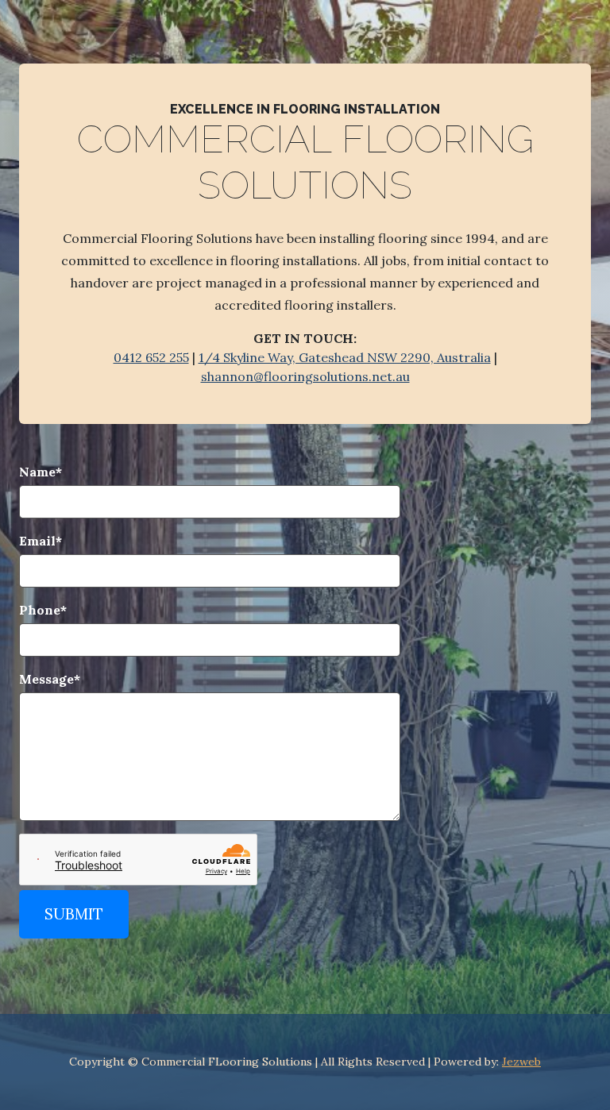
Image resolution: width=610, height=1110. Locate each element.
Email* (40, 541)
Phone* (43, 610)
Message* (49, 679)
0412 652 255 (151, 357)
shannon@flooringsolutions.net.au (305, 376)
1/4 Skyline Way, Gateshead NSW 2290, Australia (345, 357)
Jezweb (521, 1061)
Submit (73, 913)
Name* (40, 472)
